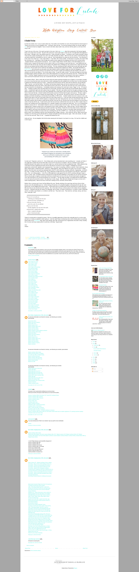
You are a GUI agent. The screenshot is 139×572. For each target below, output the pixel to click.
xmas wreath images (32, 271)
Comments (95, 371)
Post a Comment (30, 545)
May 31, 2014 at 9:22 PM (33, 255)
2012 (94, 359)
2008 (94, 362)
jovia (42, 238)
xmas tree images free (33, 286)
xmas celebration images (33, 287)
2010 (94, 361)
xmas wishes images (32, 298)
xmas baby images (32, 295)
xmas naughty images (33, 277)
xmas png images (32, 280)
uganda (47, 238)
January (96, 354)
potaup (29, 423)
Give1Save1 (37, 220)
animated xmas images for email (35, 276)
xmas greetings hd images (34, 307)
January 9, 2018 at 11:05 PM (34, 425)
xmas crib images (32, 288)
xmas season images (32, 263)
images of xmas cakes (33, 269)
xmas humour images (33, 275)
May (95, 347)
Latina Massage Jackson (34, 539)
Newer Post (27, 548)
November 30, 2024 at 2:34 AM (35, 542)
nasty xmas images (32, 265)
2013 (94, 357)
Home (56, 548)
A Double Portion (102, 285)
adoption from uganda (36, 238)
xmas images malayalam (33, 296)
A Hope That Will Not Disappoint (99, 310)
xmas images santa (32, 264)
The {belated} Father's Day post (106, 276)
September (96, 345)
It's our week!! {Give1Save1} (98, 293)
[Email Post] (48, 237)
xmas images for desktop (33, 304)
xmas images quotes (32, 284)
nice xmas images (32, 303)
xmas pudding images (33, 292)
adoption (30, 238)
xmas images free (32, 283)
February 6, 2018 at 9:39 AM (34, 453)
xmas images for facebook (34, 273)
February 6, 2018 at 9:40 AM (34, 534)
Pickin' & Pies (28, 69)
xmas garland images (33, 268)
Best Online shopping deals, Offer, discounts (38, 315)
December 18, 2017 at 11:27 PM (35, 385)
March (95, 353)
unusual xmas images (33, 300)
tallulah (44, 238)
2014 (94, 343)
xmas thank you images (33, 299)
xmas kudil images (32, 294)
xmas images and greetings (34, 267)
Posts (94, 369)
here (26, 46)
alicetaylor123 (31, 419)
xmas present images (33, 302)
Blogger (75, 568)
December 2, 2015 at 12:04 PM (35, 310)
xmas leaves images (32, 282)
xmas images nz (31, 279)
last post (62, 51)
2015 (94, 341)
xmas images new (32, 291)
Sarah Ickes (31, 247)
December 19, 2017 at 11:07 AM (35, 414)
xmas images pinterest (33, 306)
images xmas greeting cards (34, 290)
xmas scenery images (33, 272)
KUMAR (30, 389)
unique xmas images (32, 309)
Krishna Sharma (32, 259)
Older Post (85, 548)
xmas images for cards (33, 261)
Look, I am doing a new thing (105, 268)
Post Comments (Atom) (36, 550)
